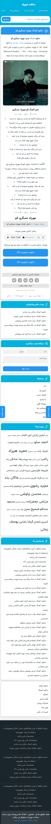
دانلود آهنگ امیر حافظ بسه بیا (33, 636)
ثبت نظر (25, 368)
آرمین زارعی (38, 435)
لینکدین (25, 280)
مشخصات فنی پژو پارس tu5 (34, 561)
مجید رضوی (39, 485)
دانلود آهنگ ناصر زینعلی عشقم (33, 623)
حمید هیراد (17, 451)
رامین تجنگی (36, 460)
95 (45, 386)
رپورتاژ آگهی (41, 403)
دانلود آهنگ (43, 690)
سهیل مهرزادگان (28, 465)
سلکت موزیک (18, 43)
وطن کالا (44, 707)
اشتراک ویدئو (42, 703)
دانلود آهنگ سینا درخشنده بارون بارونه (30, 316)
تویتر (31, 280)
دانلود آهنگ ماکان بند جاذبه (34, 312)
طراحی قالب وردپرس (28, 820)
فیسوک (37, 280)
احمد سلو (41, 442)
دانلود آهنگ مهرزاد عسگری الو (29, 30)
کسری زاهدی (41, 522)
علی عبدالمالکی (12, 470)
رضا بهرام (27, 459)
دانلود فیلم (43, 685)
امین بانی (30, 443)
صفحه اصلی (43, 10)
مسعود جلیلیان (21, 502)
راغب (44, 459)
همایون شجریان (31, 515)
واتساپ (20, 280)
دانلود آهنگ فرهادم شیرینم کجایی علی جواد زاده (26, 640)
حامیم (17, 442)
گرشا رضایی (26, 522)
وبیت (16, 820)
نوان (40, 515)
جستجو (6, 19)
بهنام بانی (23, 443)
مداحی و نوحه (40, 412)
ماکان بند (11, 477)
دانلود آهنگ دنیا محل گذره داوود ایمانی (30, 601)
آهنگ (32, 38)
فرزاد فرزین (36, 478)
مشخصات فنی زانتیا (38, 557)
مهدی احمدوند (15, 510)
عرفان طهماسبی (15, 465)
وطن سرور (44, 699)
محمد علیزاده (15, 494)
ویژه (30, 296)
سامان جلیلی (38, 465)
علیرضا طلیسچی (39, 470)
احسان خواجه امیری (14, 435)
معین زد (25, 509)
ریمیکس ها (14, 10)
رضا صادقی (16, 459)
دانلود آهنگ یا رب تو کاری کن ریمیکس (30, 334)
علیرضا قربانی (24, 470)
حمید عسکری (32, 451)
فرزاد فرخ (45, 478)
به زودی (43, 399)
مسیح (35, 509)
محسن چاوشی (30, 494)
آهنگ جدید (29, 10)
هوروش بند (20, 515)
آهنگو (45, 694)
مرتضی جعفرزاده (37, 501)
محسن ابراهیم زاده (20, 486)
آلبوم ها (43, 390)
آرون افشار (26, 435)
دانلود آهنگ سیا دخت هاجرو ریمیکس (30, 320)
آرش (46, 435)
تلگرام (14, 280)
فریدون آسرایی (24, 478)
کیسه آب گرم (42, 712)
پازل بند (12, 515)
